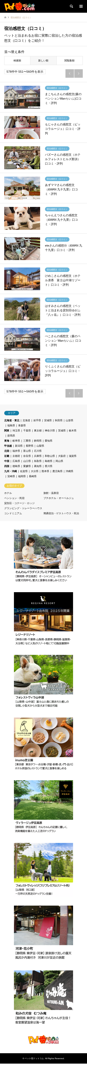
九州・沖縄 (10, 471)
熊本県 (45, 471)
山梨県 (40, 445)
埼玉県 (16, 430)
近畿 (6, 455)
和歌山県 (50, 455)
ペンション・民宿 (14, 498)
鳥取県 (38, 461)
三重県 (27, 440)
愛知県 (48, 440)
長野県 (29, 445)
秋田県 (59, 420)
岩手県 (37, 420)
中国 (6, 461)
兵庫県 (38, 455)
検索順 (17, 60)
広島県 (16, 461)
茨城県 (62, 430)
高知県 (38, 466)
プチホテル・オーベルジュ (59, 498)
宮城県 (48, 420)
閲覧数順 (69, 60)
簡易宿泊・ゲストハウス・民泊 (61, 513)
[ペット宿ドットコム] (19, 6)
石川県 (38, 450)
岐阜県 (16, 440)
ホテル (8, 493)
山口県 (27, 461)
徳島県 (16, 466)
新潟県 (19, 445)
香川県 (48, 466)
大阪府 (62, 455)
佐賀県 (24, 471)
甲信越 (8, 445)
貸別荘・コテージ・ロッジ (19, 503)
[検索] (71, 6)
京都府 (16, 455)
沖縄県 (69, 471)
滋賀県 (72, 455)
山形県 (69, 420)
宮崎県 (11, 476)
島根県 (48, 461)
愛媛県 (27, 466)
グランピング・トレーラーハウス (23, 508)
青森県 (22, 425)
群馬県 (11, 435)
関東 (6, 430)
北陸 (6, 450)
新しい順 (43, 60)
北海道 (26, 420)
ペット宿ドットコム (34, 1058)
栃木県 (72, 430)
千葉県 (27, 430)
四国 (6, 466)
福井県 (16, 450)
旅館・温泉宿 (51, 493)
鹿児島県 (57, 471)
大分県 (34, 471)
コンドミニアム (13, 513)
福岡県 (22, 476)
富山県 (27, 450)
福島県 (11, 425)
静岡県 (38, 440)
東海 (6, 440)
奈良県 (27, 455)
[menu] (80, 6)
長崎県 (33, 476)
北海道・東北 (11, 420)
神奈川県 (50, 430)
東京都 (38, 430)
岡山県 (59, 461)
